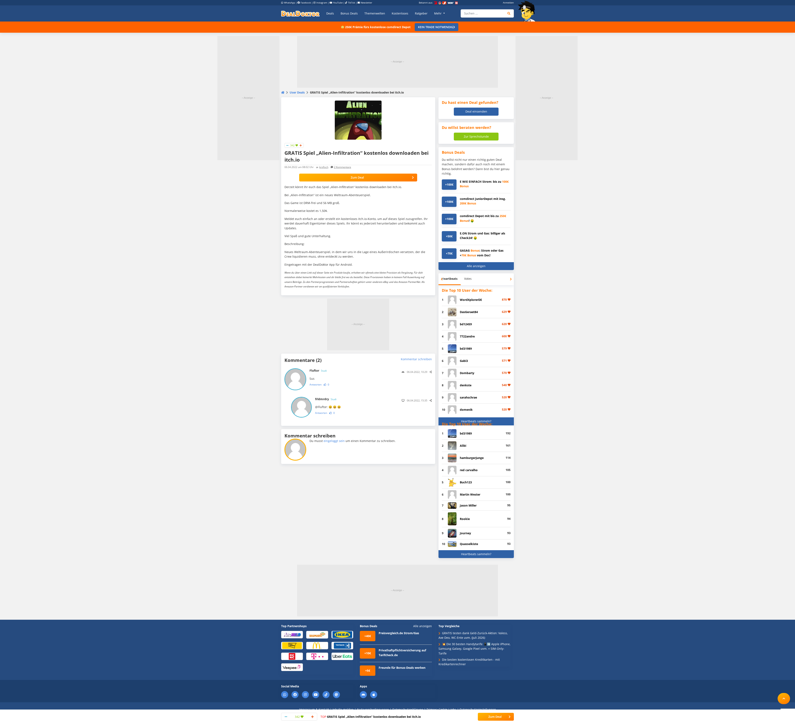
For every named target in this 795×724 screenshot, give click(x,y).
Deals (330, 13)
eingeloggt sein (334, 441)
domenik (466, 410)
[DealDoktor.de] (300, 13)
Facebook (306, 2)
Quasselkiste (469, 544)
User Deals (297, 92)
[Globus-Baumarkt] (317, 634)
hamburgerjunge (472, 458)
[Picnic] (292, 656)
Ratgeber (421, 13)
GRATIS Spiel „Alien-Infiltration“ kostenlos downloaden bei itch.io (370, 717)
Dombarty (467, 373)
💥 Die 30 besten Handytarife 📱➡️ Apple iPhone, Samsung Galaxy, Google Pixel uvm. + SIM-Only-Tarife (474, 648)
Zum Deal (357, 177)
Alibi (463, 446)
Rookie (465, 519)
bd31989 (466, 349)
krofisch (323, 167)
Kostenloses (400, 13)
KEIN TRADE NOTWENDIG (435, 27)
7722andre (467, 336)
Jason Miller (468, 505)
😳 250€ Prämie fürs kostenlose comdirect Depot (376, 27)
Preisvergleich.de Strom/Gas (399, 633)
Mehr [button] (438, 13)
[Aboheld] (292, 634)
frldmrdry (325, 399)
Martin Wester (470, 494)
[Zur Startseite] (528, 11)
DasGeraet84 (469, 312)
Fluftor (318, 370)
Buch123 (466, 482)
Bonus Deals (349, 13)
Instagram (321, 2)
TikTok (351, 2)
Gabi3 (464, 361)
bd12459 (466, 324)
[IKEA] (342, 634)
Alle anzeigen (476, 266)
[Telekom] (317, 656)
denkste (465, 385)
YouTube (338, 2)
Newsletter (366, 2)
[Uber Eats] (342, 656)
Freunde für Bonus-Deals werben (402, 668)
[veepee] (292, 667)
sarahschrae (468, 397)
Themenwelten (374, 13)
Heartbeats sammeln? (476, 421)
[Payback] (342, 645)
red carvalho (469, 470)
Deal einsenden (476, 111)
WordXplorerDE (471, 300)
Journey (465, 533)
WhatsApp (289, 2)
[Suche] (509, 13)
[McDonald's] (317, 645)
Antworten (316, 384)
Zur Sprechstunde (476, 136)
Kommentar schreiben (416, 359)
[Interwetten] (292, 645)
